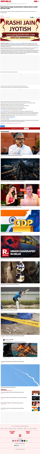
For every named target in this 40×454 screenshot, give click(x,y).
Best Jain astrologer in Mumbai (16, 43)
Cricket (2, 311)
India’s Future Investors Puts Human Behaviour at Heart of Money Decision (13, 181)
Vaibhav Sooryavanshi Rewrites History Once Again (9, 310)
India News (2, 393)
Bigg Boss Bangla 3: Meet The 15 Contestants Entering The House (11, 207)
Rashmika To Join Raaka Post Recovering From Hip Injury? (10, 284)
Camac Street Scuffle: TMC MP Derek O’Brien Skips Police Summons (11, 155)
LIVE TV (36, 1)
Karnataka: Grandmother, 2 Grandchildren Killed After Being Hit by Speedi (12, 335)
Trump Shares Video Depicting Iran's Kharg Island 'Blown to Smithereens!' (12, 361)
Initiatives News (2, 17)
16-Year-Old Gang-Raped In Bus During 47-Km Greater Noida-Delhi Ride (12, 258)
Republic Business (3, 409)
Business (2, 111)
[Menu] (38, 1)
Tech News (2, 182)
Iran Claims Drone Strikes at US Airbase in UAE (8, 387)
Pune (17, 51)
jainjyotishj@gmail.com (11, 117)
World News (2, 388)
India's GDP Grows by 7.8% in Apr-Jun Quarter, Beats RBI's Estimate (11, 232)
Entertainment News (3, 208)
